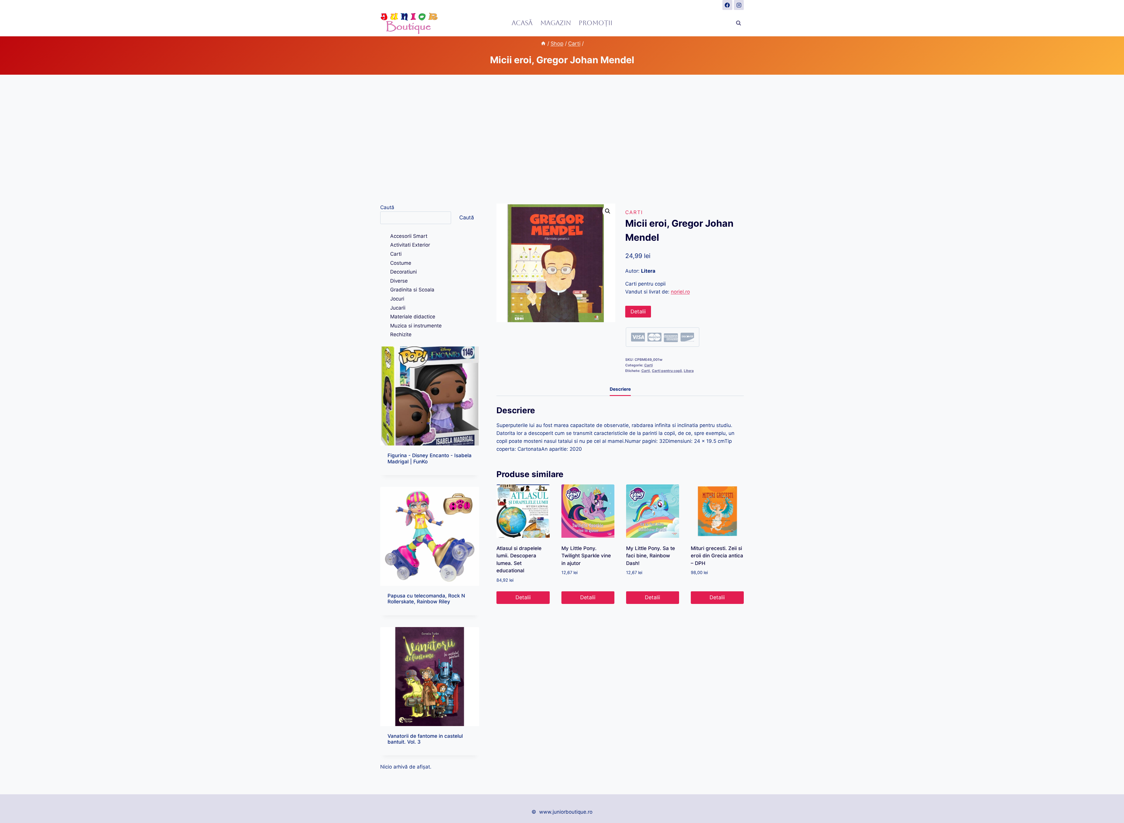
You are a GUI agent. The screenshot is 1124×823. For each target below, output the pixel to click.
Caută (387, 207)
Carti (634, 212)
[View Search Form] (738, 23)
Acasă (522, 23)
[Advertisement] (562, 139)
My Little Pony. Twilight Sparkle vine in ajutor (586, 555)
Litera (689, 370)
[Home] (543, 43)
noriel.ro (680, 292)
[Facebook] (727, 5)
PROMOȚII (595, 23)
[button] (607, 211)
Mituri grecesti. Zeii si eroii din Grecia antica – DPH (717, 555)
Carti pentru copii (667, 370)
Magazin (555, 23)
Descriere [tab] (620, 389)
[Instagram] (739, 5)
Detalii (638, 311)
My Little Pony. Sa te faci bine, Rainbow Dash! (650, 555)
